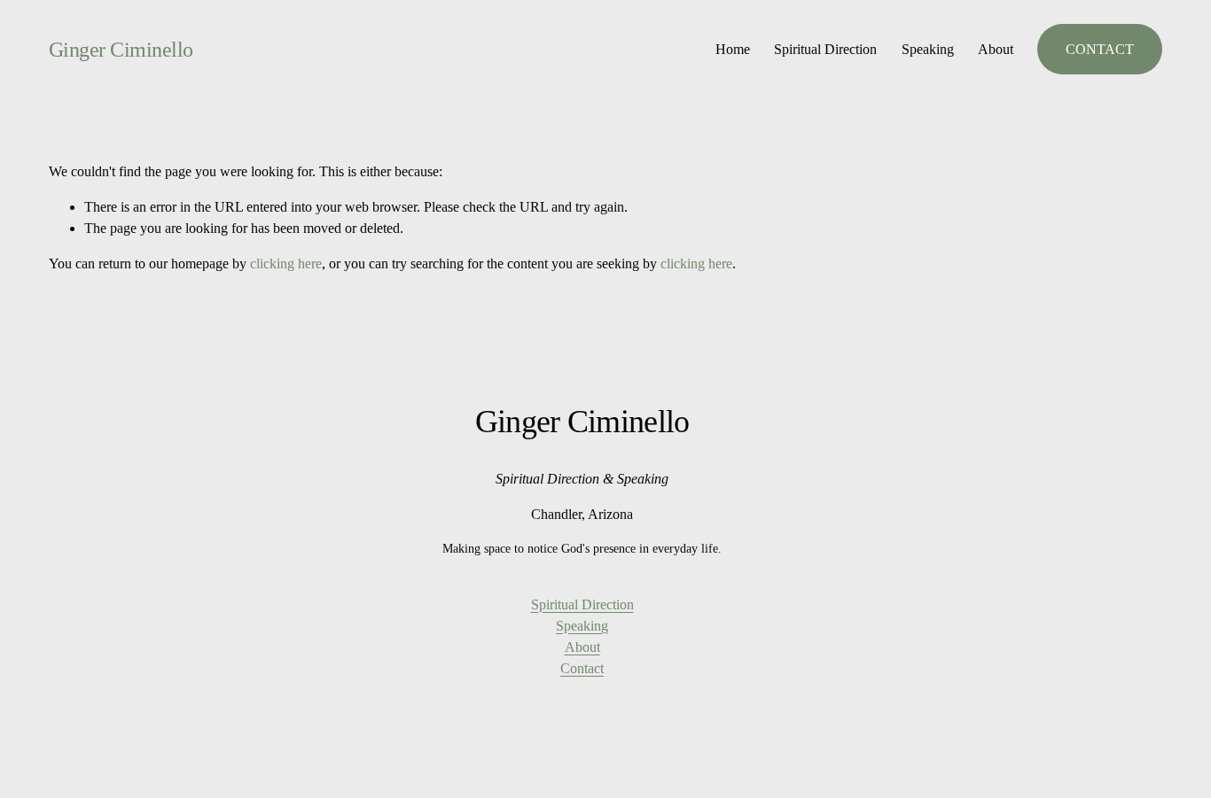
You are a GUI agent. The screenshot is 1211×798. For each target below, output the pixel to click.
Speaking (928, 49)
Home (732, 49)
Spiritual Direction (825, 49)
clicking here (286, 263)
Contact (582, 668)
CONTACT (1100, 49)
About (995, 49)
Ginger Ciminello (121, 49)
